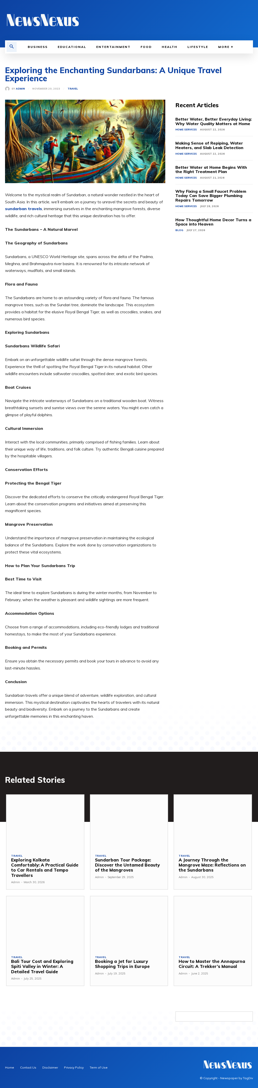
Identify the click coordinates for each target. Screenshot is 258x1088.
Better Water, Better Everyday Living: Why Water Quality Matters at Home (213, 121)
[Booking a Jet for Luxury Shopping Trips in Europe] (129, 923)
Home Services (186, 129)
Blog (179, 230)
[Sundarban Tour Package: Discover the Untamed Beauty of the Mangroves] (129, 822)
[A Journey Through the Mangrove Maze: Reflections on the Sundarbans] (212, 822)
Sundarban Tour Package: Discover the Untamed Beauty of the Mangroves (127, 865)
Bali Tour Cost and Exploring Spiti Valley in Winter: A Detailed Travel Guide (42, 966)
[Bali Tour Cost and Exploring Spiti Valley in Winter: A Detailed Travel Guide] (45, 923)
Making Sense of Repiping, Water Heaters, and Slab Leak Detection (209, 145)
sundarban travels (23, 208)
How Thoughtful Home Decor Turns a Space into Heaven (213, 222)
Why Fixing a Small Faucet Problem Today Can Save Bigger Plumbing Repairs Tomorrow (210, 196)
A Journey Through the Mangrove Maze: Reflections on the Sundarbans (212, 865)
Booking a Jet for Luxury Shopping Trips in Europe (122, 964)
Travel (73, 89)
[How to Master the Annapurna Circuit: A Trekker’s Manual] (212, 923)
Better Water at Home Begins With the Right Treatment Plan (211, 169)
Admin (20, 89)
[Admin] (8, 89)
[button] (12, 47)
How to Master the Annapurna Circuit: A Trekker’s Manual (212, 964)
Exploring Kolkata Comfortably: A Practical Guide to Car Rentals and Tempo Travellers (44, 867)
